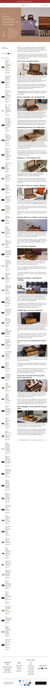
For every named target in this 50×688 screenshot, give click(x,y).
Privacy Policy (31, 668)
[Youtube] (42, 668)
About (31, 662)
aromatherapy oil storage (38, 203)
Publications (19, 667)
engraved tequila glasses (35, 240)
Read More (7, 72)
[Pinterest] (39, 668)
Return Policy (31, 669)
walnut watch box (21, 91)
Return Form (19, 671)
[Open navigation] (3, 5)
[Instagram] (44, 668)
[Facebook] (38, 668)
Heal (31, 664)
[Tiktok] (46, 668)
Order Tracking (31, 667)
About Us (19, 669)
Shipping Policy (31, 674)
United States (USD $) (40, 683)
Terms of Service (31, 671)
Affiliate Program (19, 665)
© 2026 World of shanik (9, 682)
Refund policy (31, 672)
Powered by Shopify (8, 683)
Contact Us (19, 668)
